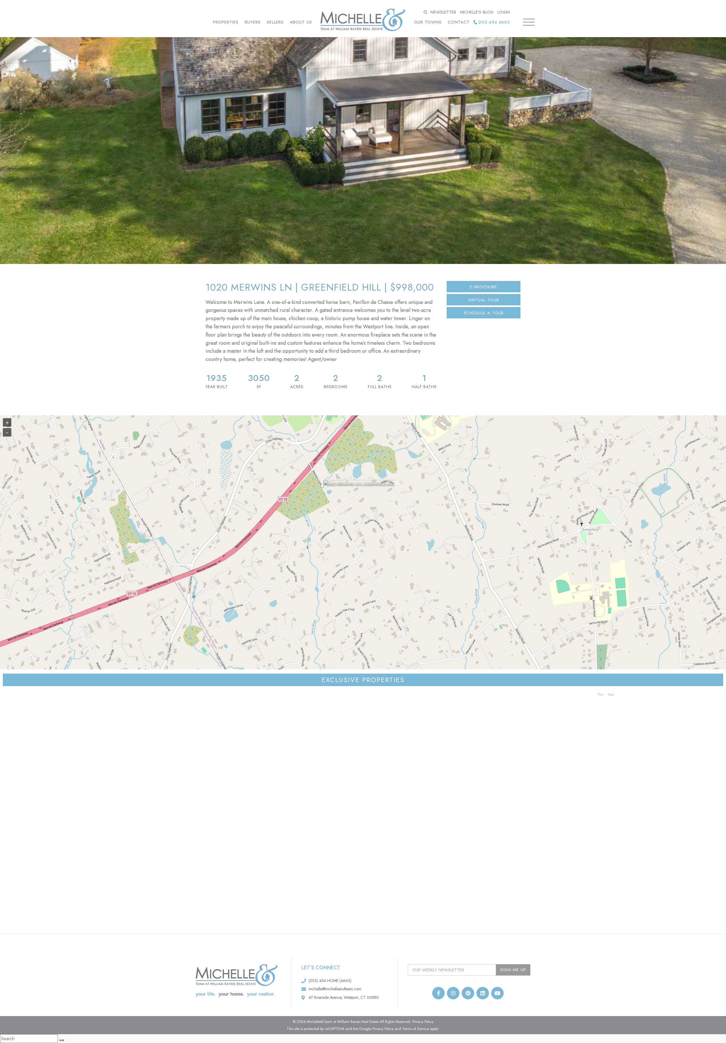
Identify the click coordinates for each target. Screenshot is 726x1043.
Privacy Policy (423, 1021)
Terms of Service (415, 1028)
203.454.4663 (494, 22)
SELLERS (275, 22)
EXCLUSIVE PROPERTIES (363, 680)
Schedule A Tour (484, 313)
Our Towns (428, 22)
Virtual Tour (483, 300)
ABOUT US (301, 22)
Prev (600, 694)
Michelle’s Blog (476, 12)
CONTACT (459, 22)
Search (426, 12)
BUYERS (253, 22)
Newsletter (443, 12)
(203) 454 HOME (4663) (330, 980)
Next (611, 694)
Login (503, 12)
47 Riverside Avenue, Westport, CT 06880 (344, 997)
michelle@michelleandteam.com (335, 989)
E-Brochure (483, 287)
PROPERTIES (226, 22)
